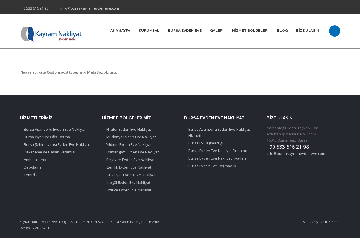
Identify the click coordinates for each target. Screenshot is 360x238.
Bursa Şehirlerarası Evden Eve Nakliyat (57, 144)
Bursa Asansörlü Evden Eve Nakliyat (55, 129)
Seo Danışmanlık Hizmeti (321, 221)
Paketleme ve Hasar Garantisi (49, 152)
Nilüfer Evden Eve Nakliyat (128, 129)
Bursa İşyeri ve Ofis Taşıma (47, 136)
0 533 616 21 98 (35, 8)
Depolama (33, 167)
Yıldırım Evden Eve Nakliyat (129, 144)
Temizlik (31, 174)
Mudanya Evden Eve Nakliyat (131, 136)
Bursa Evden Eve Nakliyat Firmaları (217, 150)
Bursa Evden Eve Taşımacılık (212, 165)
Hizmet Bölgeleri (250, 30)
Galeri (217, 30)
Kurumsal (149, 30)
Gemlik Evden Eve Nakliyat (128, 167)
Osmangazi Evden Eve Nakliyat (132, 152)
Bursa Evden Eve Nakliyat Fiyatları (217, 158)
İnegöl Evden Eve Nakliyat (128, 182)
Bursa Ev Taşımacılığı (205, 143)
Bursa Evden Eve (185, 30)
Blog (282, 30)
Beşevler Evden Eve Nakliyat (130, 159)
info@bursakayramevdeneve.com (89, 8)
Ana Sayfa (120, 30)
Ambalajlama (35, 159)
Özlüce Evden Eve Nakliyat (128, 189)
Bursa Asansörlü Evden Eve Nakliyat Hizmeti (219, 132)
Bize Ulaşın (307, 30)
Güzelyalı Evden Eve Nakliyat (131, 174)
